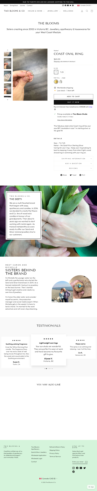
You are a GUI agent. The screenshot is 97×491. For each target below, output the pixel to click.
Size (56, 68)
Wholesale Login (36, 458)
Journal (22, 5)
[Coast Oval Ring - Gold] (13, 429)
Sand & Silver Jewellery (39, 452)
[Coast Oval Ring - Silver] (15, 429)
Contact (29, 5)
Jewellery (53, 11)
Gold (56, 82)
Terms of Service (55, 456)
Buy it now (73, 102)
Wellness (68, 11)
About (6, 5)
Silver (61, 82)
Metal (59, 78)
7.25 (62, 72)
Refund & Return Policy (57, 447)
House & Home (35, 11)
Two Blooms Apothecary (35, 448)
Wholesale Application (38, 455)
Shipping (57, 61)
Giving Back (14, 5)
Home (56, 50)
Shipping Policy (55, 450)
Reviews (73, 168)
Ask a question (73, 163)
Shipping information (73, 158)
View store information (64, 120)
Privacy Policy (54, 453)
